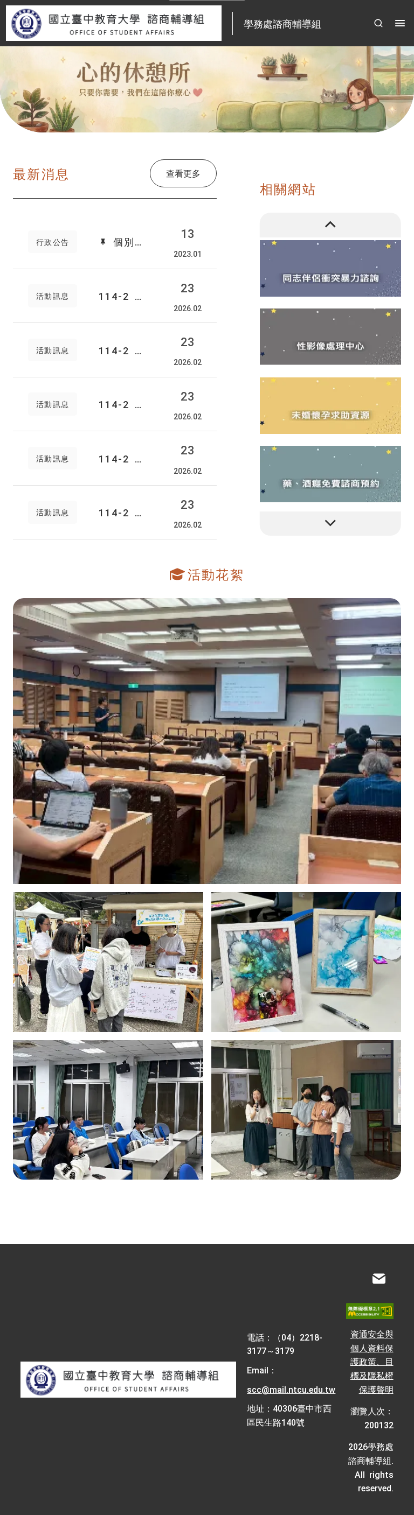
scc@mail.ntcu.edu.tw (291, 1389)
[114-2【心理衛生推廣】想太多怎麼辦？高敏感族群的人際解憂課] (306, 1110)
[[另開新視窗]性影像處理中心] (331, 336)
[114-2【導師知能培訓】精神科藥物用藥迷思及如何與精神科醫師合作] (207, 741)
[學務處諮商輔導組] (128, 1380)
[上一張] (331, 225)
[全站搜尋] (378, 23)
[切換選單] (400, 23)
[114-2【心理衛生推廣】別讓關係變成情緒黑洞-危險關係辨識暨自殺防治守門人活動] (108, 1110)
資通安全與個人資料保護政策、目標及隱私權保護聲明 (372, 1361)
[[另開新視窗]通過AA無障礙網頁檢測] (369, 1311)
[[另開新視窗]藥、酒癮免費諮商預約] (331, 474)
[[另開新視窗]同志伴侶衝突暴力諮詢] (331, 268)
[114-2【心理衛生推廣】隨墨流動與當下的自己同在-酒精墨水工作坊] (306, 962)
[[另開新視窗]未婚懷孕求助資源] (331, 405)
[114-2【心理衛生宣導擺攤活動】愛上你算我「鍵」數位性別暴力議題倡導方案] (108, 962)
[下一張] (331, 523)
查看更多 (183, 173)
